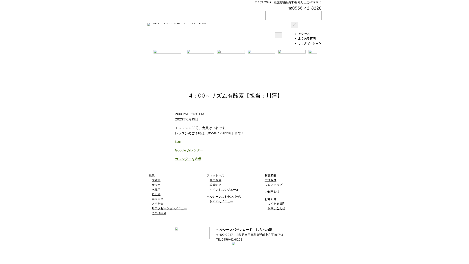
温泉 (152, 175)
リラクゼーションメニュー (169, 208)
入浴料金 (157, 203)
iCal (178, 142)
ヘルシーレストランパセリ (224, 196)
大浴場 (156, 180)
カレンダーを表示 (188, 159)
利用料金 (215, 180)
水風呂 (156, 189)
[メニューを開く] (278, 35)
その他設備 (159, 213)
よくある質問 (276, 203)
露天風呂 (157, 199)
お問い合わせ (276, 208)
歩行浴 (156, 194)
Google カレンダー (189, 150)
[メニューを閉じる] (294, 25)
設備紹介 (215, 185)
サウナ (156, 185)
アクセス (270, 180)
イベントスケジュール (224, 189)
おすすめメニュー (221, 201)
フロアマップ (273, 185)
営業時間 (270, 175)
